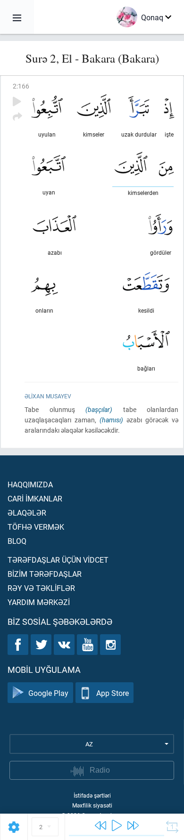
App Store (112, 693)
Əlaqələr (27, 512)
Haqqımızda (30, 484)
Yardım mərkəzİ (39, 602)
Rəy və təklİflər (41, 588)
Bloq (17, 541)
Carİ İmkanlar (35, 498)
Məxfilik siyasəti (92, 805)
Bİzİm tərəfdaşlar (45, 574)
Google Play (48, 693)
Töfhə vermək (36, 527)
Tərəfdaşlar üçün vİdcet (58, 560)
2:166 (21, 85)
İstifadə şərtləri (92, 795)
